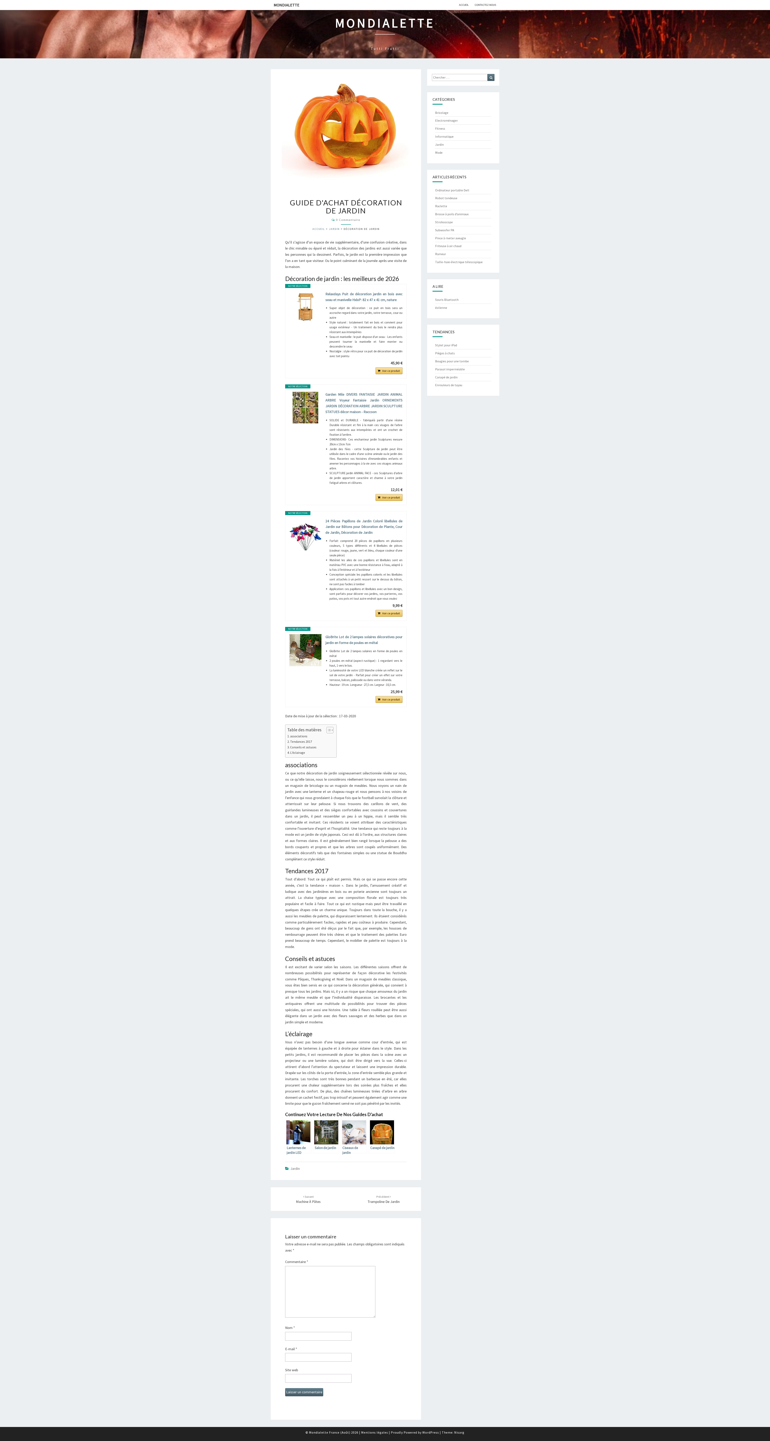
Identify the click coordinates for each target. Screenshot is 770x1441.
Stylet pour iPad (446, 345)
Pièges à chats (445, 353)
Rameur (440, 254)
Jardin (334, 229)
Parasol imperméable (450, 369)
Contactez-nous (485, 5)
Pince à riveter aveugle (450, 238)
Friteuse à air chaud (448, 246)
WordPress (430, 1432)
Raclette (441, 206)
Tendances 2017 (301, 742)
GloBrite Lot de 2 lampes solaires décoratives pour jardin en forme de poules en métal (363, 640)
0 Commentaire (348, 219)
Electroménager (446, 120)
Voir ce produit (391, 371)
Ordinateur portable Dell (452, 190)
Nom (290, 1327)
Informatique (444, 136)
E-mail (291, 1349)
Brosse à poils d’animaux (452, 214)
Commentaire (296, 1261)
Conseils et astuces (303, 747)
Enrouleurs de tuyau (448, 385)
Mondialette (286, 4)
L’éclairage (297, 753)
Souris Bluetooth (447, 300)
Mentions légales (374, 1432)
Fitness (440, 128)
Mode (439, 153)
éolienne (441, 308)
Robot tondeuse (446, 198)
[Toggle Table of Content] (327, 730)
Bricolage (441, 113)
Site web (291, 1370)
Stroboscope (444, 222)
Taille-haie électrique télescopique (459, 262)
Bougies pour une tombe (452, 361)
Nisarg (459, 1432)
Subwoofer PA (444, 230)
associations (298, 736)
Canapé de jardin (446, 377)
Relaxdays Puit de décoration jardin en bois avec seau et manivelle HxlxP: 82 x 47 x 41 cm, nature (363, 297)
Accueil (464, 5)
